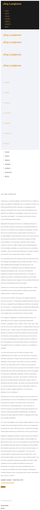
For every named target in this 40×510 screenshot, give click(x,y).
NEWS (7, 13)
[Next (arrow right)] (3, 508)
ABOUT (7, 16)
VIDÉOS (7, 21)
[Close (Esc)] (1, 505)
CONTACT (8, 24)
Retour (3, 487)
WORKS (7, 18)
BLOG (7, 26)
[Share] (3, 505)
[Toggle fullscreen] (5, 505)
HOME (7, 11)
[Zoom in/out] (7, 505)
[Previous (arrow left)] (1, 508)
